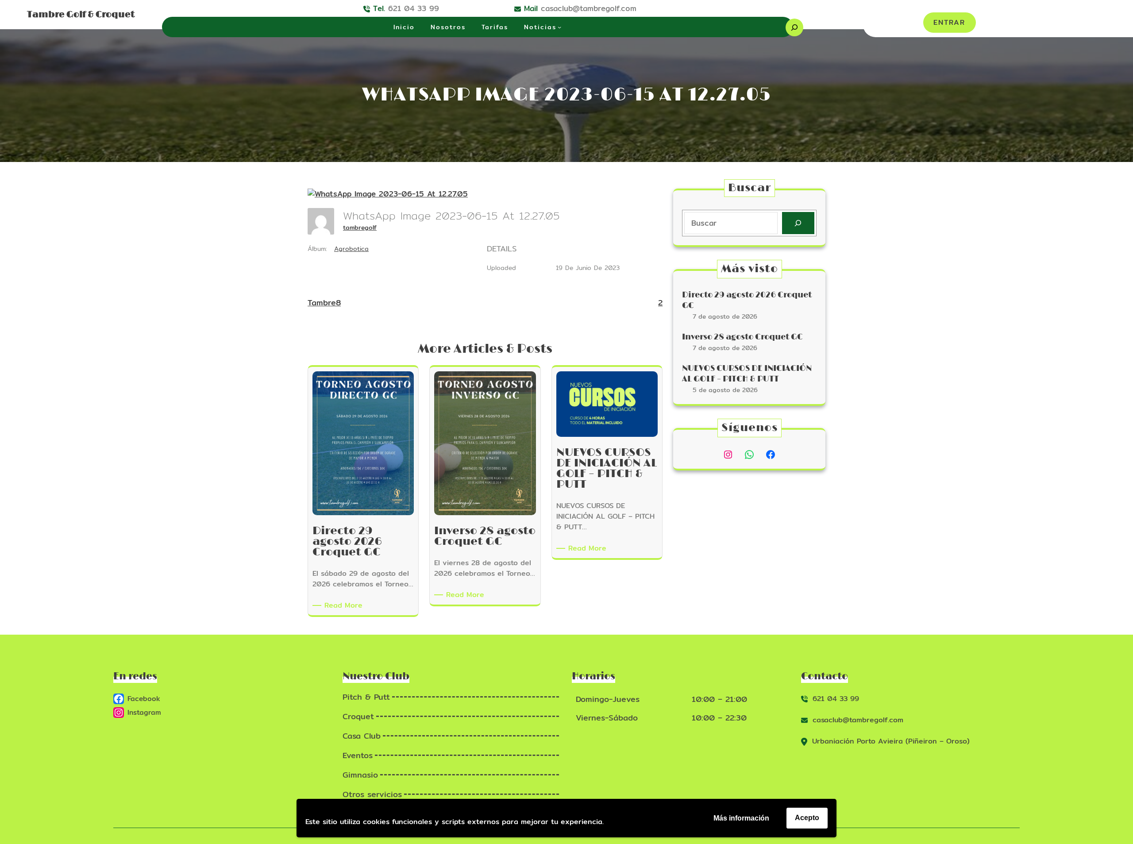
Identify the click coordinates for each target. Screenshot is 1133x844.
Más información (741, 818)
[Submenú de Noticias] (559, 27)
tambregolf (360, 227)
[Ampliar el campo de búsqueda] (794, 27)
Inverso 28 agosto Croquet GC (742, 337)
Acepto (807, 817)
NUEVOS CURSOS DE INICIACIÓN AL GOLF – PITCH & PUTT (747, 374)
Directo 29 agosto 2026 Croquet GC (747, 300)
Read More (345, 605)
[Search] (798, 223)
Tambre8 (324, 302)
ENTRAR (949, 22)
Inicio (404, 27)
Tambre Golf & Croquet (81, 14)
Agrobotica (351, 249)
